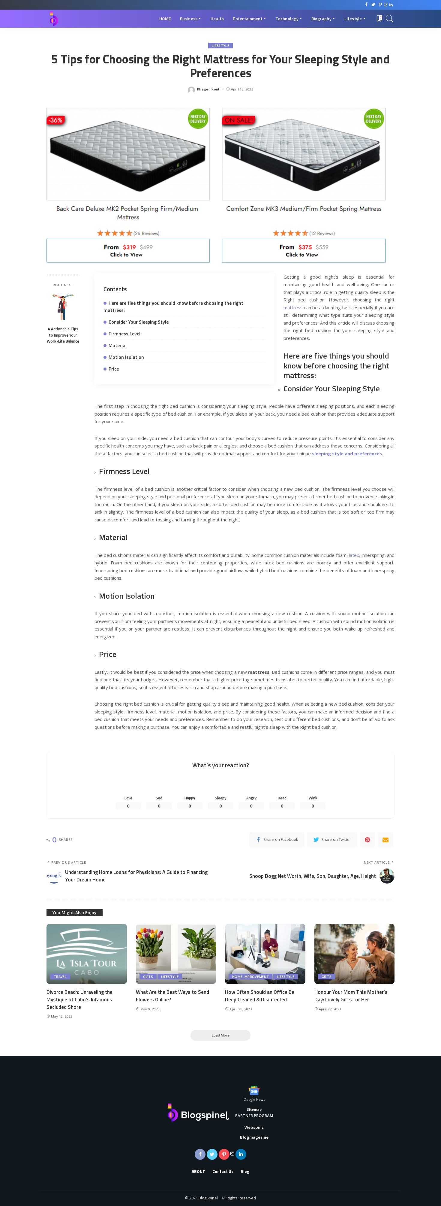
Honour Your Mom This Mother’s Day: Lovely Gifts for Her (351, 995)
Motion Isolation (126, 357)
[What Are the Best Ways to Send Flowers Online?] (176, 954)
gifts (148, 976)
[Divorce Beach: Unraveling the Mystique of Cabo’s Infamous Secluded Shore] (86, 954)
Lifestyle (220, 45)
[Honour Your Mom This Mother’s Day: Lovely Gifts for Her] (354, 954)
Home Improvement (250, 976)
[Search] (389, 19)
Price (114, 368)
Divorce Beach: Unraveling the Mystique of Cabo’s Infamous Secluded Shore (79, 999)
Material (118, 345)
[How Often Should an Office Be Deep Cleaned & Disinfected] (265, 954)
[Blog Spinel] (53, 18)
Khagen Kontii (209, 89)
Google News (254, 1099)
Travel (60, 976)
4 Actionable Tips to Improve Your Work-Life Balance (63, 335)
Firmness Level (124, 333)
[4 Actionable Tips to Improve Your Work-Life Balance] (63, 307)
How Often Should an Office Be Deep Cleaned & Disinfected (259, 995)
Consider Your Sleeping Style (139, 321)
